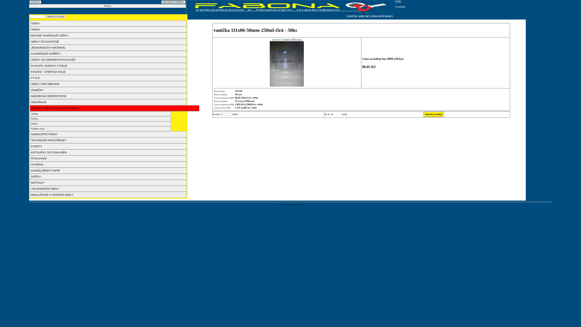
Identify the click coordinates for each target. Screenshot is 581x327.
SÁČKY (35, 29)
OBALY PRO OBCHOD (45, 84)
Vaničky (34, 114)
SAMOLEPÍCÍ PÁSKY (44, 134)
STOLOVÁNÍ (39, 158)
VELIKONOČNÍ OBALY (45, 188)
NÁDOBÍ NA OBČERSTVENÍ (48, 96)
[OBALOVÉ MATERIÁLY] (290, 13)
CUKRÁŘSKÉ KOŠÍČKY (46, 53)
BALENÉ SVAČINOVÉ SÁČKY (49, 35)
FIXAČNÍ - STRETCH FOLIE (48, 71)
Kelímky (34, 119)
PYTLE (35, 77)
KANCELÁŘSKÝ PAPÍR (45, 170)
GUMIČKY (37, 90)
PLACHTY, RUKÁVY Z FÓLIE (49, 65)
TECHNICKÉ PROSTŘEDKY (48, 140)
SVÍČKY (36, 176)
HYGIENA (37, 164)
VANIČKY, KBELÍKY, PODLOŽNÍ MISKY (55, 108)
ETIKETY (36, 146)
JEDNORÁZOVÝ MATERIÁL (48, 47)
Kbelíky (34, 124)
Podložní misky (38, 129)
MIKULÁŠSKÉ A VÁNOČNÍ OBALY (52, 194)
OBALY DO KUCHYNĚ (45, 41)
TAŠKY (35, 23)
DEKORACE (38, 102)
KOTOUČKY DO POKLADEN (49, 152)
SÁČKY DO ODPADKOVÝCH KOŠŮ (53, 59)
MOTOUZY (38, 182)
